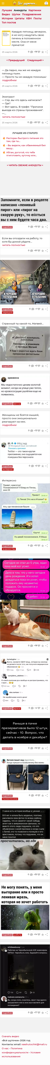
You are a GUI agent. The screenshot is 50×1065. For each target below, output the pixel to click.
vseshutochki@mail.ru (34, 1044)
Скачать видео (10, 1036)
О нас (5, 1048)
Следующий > (35, 60)
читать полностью (13, 116)
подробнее (9, 80)
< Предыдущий (15, 60)
